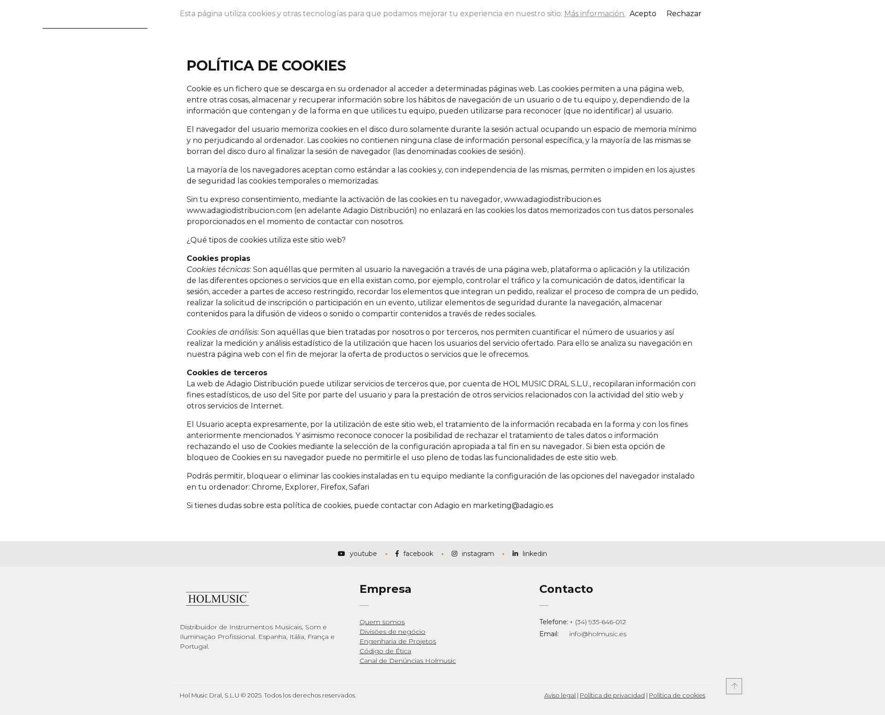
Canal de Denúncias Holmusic (408, 660)
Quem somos (382, 622)
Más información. (594, 13)
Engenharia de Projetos (398, 641)
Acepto (643, 13)
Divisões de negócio (392, 631)
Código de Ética (385, 651)
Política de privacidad (612, 695)
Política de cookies (677, 695)
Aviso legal (560, 695)
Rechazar (684, 13)
